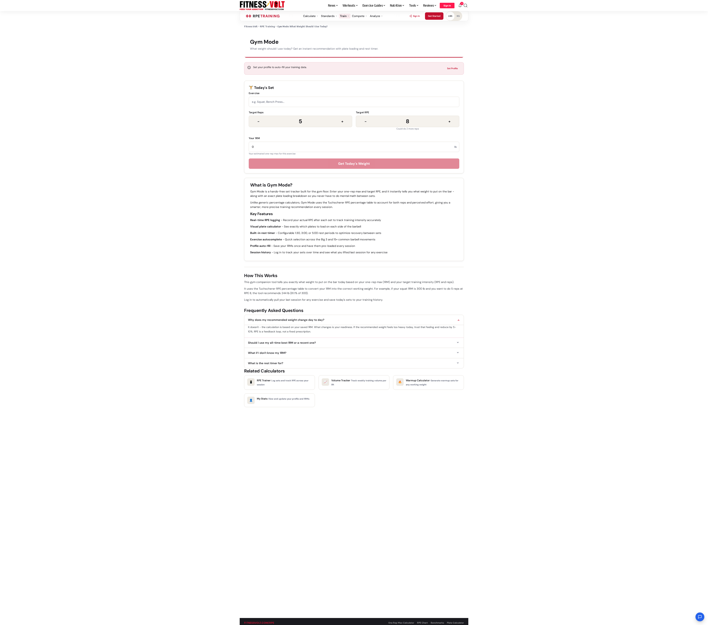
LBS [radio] (450, 16)
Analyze (375, 16)
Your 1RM (254, 138)
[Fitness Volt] (262, 5)
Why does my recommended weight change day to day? (286, 320)
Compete (358, 16)
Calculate (309, 16)
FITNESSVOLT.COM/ (259, 622)
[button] (447, 5)
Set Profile (452, 68)
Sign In (416, 16)
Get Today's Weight (354, 163)
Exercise (254, 93)
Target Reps (256, 112)
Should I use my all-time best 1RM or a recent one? (282, 343)
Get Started (434, 16)
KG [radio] (458, 16)
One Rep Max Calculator (401, 622)
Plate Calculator (455, 622)
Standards (328, 16)
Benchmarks (437, 622)
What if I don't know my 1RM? (267, 353)
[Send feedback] (699, 616)
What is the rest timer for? (265, 363)
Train (343, 16)
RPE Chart (422, 622)
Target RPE (362, 112)
